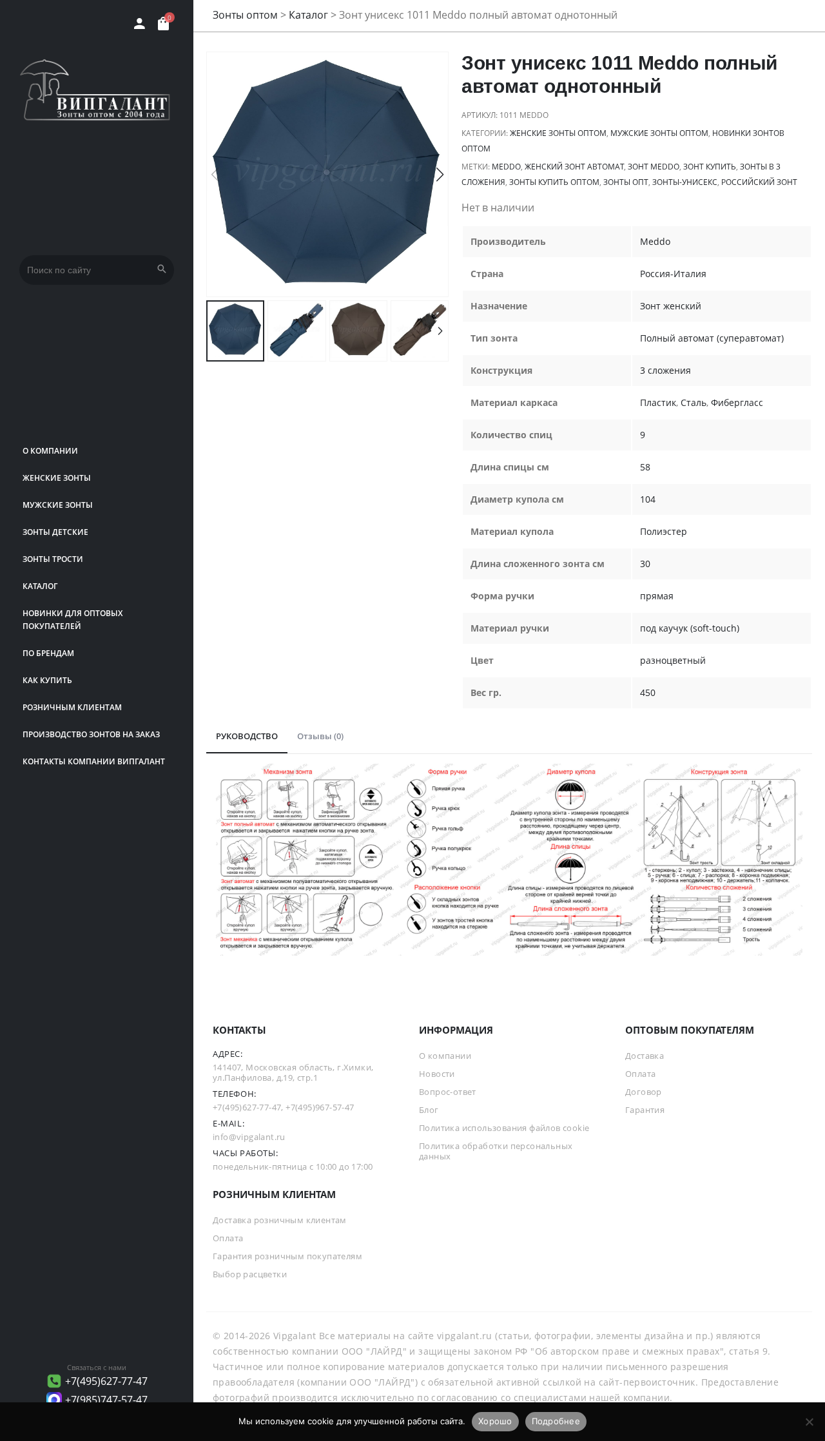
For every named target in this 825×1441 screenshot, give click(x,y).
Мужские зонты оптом (659, 133)
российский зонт (759, 182)
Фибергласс (737, 402)
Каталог (40, 586)
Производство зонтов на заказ (91, 734)
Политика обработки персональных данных (495, 1151)
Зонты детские (55, 532)
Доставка (644, 1055)
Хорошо (495, 1421)
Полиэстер (663, 531)
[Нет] (808, 1421)
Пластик (658, 402)
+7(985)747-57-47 (106, 1400)
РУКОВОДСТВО (247, 736)
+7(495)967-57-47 (320, 1107)
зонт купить (709, 166)
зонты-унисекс (684, 182)
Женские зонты (57, 477)
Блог (429, 1110)
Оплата (640, 1073)
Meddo (506, 166)
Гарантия (645, 1110)
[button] (440, 174)
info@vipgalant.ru (249, 1137)
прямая (657, 596)
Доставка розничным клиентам (280, 1220)
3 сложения (665, 370)
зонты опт (625, 182)
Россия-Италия (673, 273)
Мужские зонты (58, 504)
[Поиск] (162, 270)
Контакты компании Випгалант (94, 761)
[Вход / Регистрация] (139, 24)
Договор (643, 1092)
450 (647, 692)
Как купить (47, 680)
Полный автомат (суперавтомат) (712, 338)
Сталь (693, 402)
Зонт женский (670, 306)
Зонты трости (53, 559)
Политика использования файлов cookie (504, 1128)
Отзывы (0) (320, 736)
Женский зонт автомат (574, 166)
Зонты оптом (245, 15)
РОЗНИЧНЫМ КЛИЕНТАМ (72, 707)
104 (647, 499)
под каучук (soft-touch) (689, 628)
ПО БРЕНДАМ (48, 653)
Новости (437, 1073)
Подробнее (556, 1421)
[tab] (246, 736)
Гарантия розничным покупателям (287, 1256)
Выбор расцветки (250, 1274)
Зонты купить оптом (554, 182)
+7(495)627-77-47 (106, 1381)
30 (645, 563)
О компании (50, 450)
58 (645, 467)
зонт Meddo (653, 166)
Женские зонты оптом (558, 133)
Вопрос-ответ (447, 1092)
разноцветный (673, 660)
